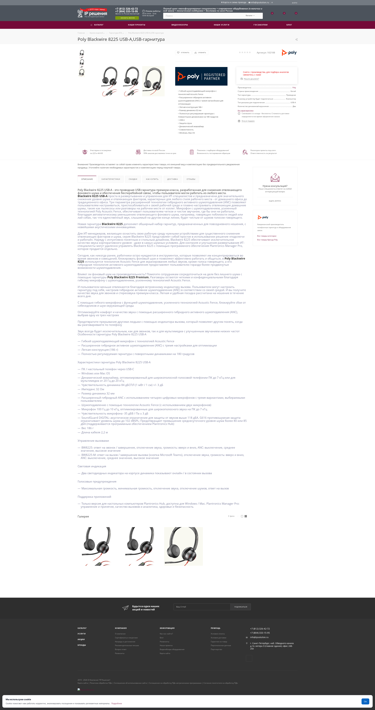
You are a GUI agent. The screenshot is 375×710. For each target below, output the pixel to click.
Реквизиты (119, 653)
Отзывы (191, 179)
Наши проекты (166, 645)
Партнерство (216, 649)
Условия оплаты (218, 633)
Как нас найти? (166, 633)
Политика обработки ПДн (101, 683)
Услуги (82, 633)
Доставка (172, 179)
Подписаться (240, 607)
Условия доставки (218, 637)
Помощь (215, 628)
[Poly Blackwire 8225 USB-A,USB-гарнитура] (110, 81)
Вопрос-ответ (121, 649)
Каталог (82, 628)
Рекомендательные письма (127, 645)
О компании (120, 633)
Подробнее (116, 703)
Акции (81, 639)
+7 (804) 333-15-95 (126, 11)
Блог (162, 637)
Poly (294, 87)
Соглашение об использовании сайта (130, 683)
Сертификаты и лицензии (126, 637)
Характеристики (111, 179)
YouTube (249, 658)
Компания (121, 628)
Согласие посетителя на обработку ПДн (220, 683)
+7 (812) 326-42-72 (126, 8)
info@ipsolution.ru (259, 637)
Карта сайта (165, 653)
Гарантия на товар (219, 641)
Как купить (152, 179)
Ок (365, 701)
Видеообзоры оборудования (172, 649)
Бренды (82, 645)
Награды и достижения (125, 641)
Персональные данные (221, 645)
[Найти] (259, 16)
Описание (87, 179)
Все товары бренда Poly (267, 239)
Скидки (133, 179)
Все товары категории (266, 236)
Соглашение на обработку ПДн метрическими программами (175, 683)
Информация (167, 628)
